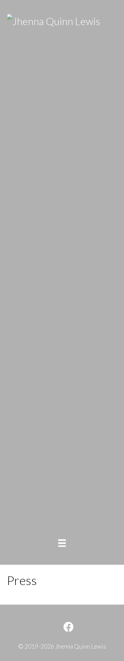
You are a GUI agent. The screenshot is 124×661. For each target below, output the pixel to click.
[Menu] (62, 543)
